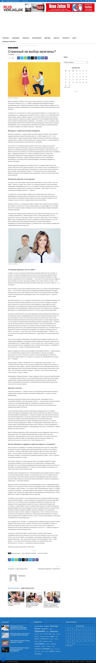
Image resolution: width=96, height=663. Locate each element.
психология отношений (42, 553)
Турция (53, 634)
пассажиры (48, 646)
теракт (38, 651)
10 (73, 76)
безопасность (44, 639)
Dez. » (69, 87)
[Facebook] (83, 1)
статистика (56, 648)
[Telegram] (39, 57)
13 (83, 76)
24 (73, 82)
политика (38, 648)
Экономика (15, 38)
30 (69, 85)
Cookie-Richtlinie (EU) (90, 661)
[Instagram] (86, 1)
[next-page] (11, 610)
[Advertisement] (48, 25)
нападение (37, 646)
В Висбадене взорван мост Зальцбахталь (49, 568)
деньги (36, 641)
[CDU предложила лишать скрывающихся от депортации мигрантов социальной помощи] (5, 627)
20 (83, 79)
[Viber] (46, 57)
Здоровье (47, 38)
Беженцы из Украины (9, 41)
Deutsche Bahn (39, 626)
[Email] (32, 57)
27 (83, 82)
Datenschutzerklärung (66, 661)
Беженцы (54, 626)
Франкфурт (65, 38)
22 (65, 82)
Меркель (54, 631)
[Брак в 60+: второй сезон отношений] (16, 597)
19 (80, 79)
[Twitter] (93, 1)
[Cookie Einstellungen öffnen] (3, 661)
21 (86, 79)
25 (76, 82)
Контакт (77, 661)
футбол (52, 651)
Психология (20, 45)
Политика (6, 38)
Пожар (41, 634)
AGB (73, 661)
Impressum (57, 661)
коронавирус (40, 643)
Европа (47, 631)
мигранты (53, 644)
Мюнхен (37, 634)
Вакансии (52, 661)
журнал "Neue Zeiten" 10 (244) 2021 (29, 553)
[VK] (42, 57)
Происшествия (36, 38)
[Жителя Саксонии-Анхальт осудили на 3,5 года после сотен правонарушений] (5, 649)
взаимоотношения (16, 553)
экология (57, 651)
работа (51, 649)
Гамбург (50, 628)
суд (35, 651)
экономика (38, 653)
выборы (56, 638)
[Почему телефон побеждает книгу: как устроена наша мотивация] (34, 597)
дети (40, 641)
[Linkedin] (88, 1)
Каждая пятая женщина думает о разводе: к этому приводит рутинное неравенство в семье (52, 605)
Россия (45, 634)
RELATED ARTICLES (14, 588)
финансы (47, 651)
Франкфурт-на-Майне (44, 636)
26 (80, 82)
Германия (40, 631)
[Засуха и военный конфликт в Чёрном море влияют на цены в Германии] (5, 642)
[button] (81, 1)
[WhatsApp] (25, 57)
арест (57, 636)
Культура (56, 38)
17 (73, 79)
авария (52, 636)
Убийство (58, 634)
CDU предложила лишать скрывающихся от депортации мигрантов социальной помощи (18, 627)
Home (9, 45)
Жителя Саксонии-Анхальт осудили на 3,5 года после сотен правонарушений (19, 649)
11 (76, 76)
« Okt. (65, 87)
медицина (48, 643)
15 (65, 79)
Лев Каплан (11, 54)
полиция (45, 648)
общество (43, 646)
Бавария (46, 626)
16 (69, 79)
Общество (26, 38)
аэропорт (37, 638)
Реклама (82, 661)
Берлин (37, 628)
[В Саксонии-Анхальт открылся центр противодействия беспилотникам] (5, 635)
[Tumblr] (35, 57)
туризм (42, 651)
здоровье (45, 641)
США (50, 634)
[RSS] (91, 1)
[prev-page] (9, 610)
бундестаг (52, 638)
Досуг (74, 38)
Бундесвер (45, 629)
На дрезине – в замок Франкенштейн (17, 568)
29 (65, 85)
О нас (47, 661)
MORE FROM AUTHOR (27, 588)
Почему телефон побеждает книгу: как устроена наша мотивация (32, 605)
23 (69, 82)
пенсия (53, 646)
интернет (50, 641)
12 (80, 76)
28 (86, 82)
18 (76, 79)
